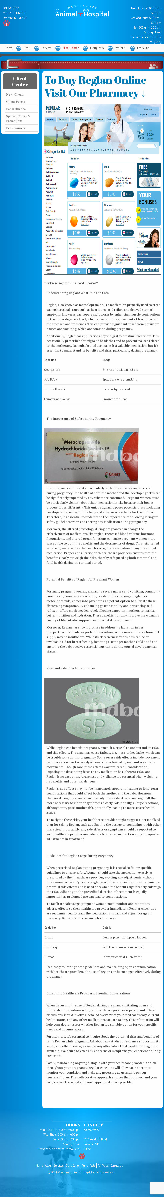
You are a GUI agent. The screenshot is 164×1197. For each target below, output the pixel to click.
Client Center (71, 48)
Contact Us (143, 48)
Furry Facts (97, 48)
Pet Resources (15, 128)
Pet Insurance (16, 109)
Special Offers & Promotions (18, 118)
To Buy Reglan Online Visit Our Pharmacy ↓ (95, 86)
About (27, 48)
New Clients (15, 94)
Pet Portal (120, 48)
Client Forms (15, 101)
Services (46, 48)
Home (8, 48)
